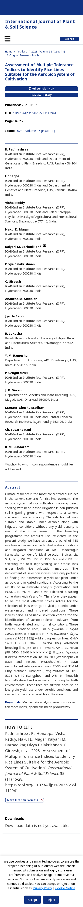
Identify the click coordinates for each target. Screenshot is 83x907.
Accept (32, 900)
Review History (41, 95)
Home (8, 51)
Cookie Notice (65, 888)
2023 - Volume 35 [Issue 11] (48, 51)
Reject (50, 900)
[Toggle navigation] (7, 39)
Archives (22, 51)
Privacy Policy (42, 888)
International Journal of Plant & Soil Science (40, 24)
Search (69, 39)
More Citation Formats (23, 800)
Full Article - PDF (42, 88)
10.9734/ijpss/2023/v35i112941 (34, 113)
